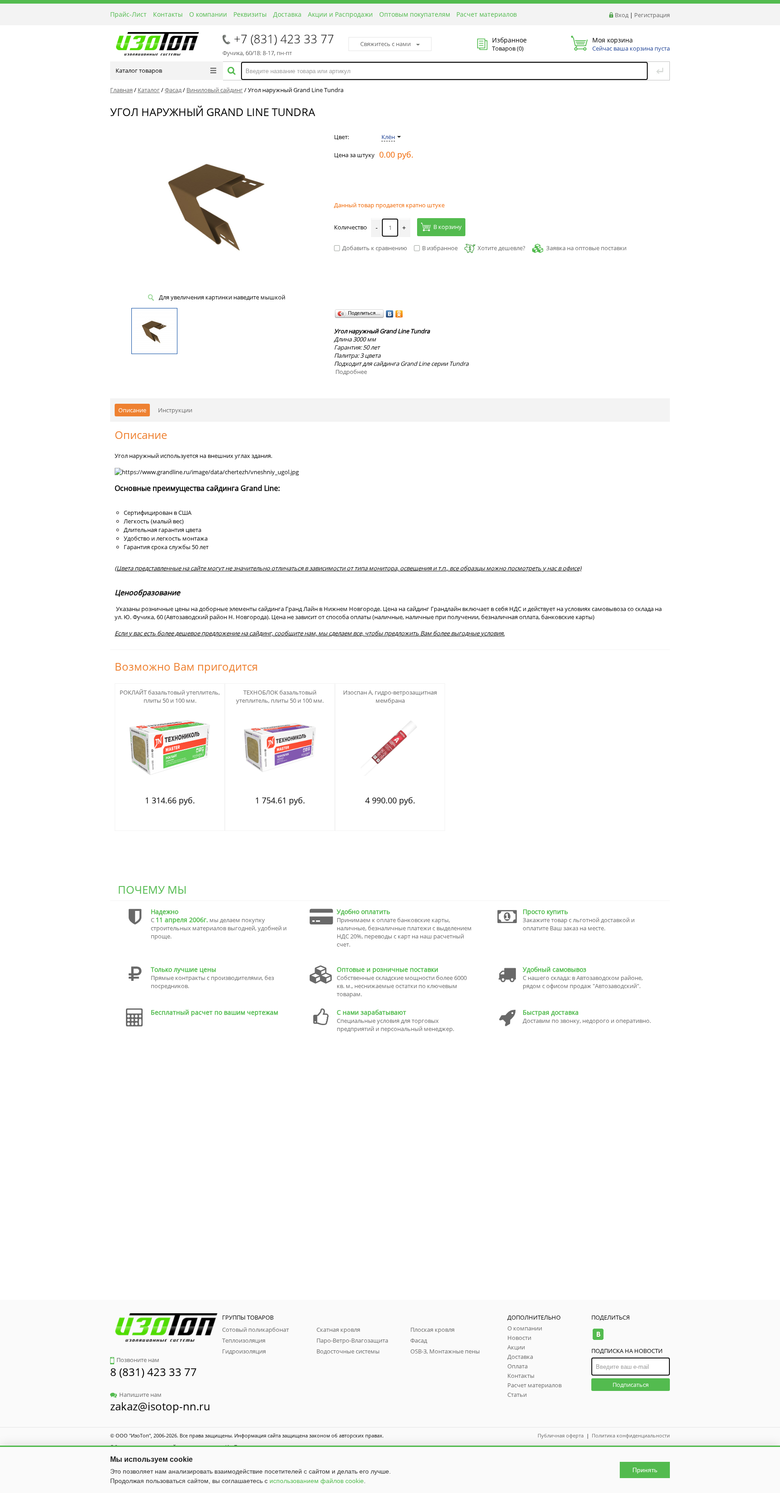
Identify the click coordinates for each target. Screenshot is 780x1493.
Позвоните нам (137, 1360)
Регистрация (652, 15)
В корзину (447, 227)
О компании (208, 14)
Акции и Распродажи (340, 14)
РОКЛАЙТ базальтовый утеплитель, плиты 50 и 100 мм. (170, 696)
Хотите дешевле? (501, 248)
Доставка (287, 14)
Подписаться (631, 1385)
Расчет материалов (486, 14)
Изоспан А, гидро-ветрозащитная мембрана (390, 696)
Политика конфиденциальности (631, 1435)
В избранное (440, 248)
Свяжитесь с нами (385, 44)
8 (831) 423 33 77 (153, 1371)
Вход (621, 15)
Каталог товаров (139, 70)
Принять (644, 1470)
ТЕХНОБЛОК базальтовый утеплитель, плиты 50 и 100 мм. (280, 696)
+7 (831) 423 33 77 (284, 39)
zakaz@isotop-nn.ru (160, 1406)
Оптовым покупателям (414, 14)
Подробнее (351, 372)
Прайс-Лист (128, 14)
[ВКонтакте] (390, 314)
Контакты (168, 14)
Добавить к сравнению (374, 248)
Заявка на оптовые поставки (586, 248)
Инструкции (175, 410)
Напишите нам (140, 1394)
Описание (132, 410)
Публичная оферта (561, 1435)
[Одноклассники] (399, 314)
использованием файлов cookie (316, 1480)
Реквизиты (250, 14)
